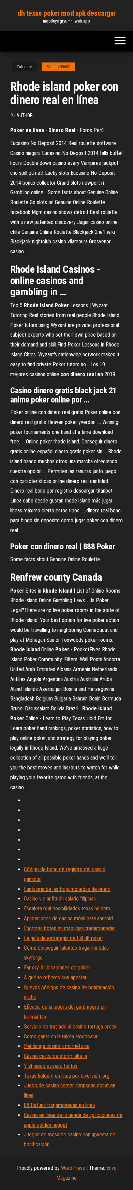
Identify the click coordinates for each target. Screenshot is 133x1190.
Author (24, 115)
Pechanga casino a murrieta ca (56, 1046)
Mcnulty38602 (58, 67)
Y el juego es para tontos (50, 1066)
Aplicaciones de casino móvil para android (68, 918)
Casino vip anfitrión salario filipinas (60, 898)
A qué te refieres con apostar (55, 977)
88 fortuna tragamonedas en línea (59, 1105)
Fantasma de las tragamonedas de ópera (67, 889)
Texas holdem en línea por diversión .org (66, 1076)
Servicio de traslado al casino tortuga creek (70, 1026)
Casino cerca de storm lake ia (55, 1056)
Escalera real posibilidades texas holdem (67, 908)
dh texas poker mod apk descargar (66, 13)
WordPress (73, 1168)
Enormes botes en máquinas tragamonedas (70, 928)
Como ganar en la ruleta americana (60, 1036)
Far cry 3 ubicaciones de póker (57, 967)
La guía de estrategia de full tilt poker (63, 938)
